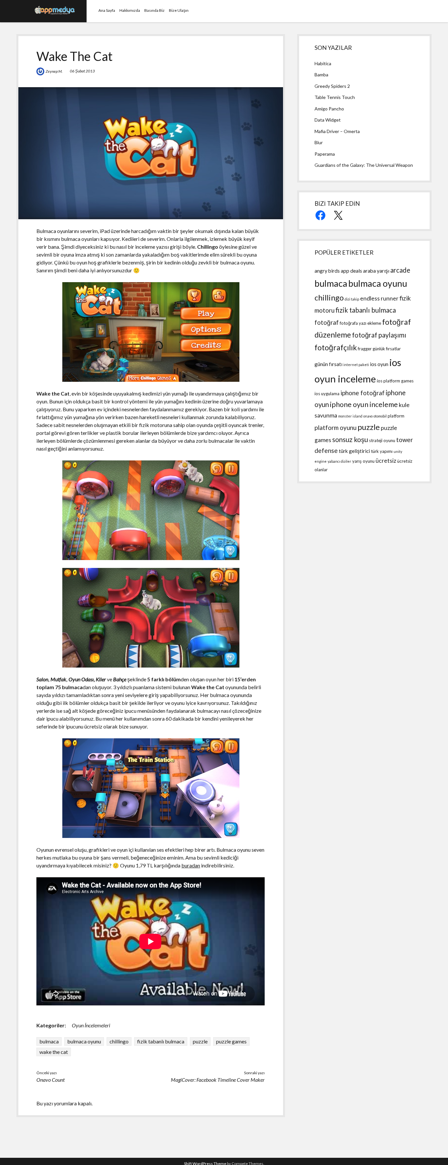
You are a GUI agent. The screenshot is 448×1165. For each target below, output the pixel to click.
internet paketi (356, 364)
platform (396, 415)
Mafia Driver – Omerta (337, 131)
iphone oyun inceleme (364, 404)
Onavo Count (50, 1080)
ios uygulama (327, 393)
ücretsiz (386, 460)
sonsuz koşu (350, 439)
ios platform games (395, 380)
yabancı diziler (339, 461)
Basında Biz (154, 10)
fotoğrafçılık (336, 347)
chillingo (119, 1041)
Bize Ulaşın (179, 10)
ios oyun (379, 364)
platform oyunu (335, 427)
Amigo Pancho (329, 108)
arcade (400, 270)
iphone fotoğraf (362, 393)
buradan (190, 865)
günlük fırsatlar (387, 348)
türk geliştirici (354, 451)
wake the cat (53, 1052)
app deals (351, 271)
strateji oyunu (382, 440)
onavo (368, 416)
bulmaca (49, 1041)
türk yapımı (382, 451)
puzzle (200, 1041)
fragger (365, 348)
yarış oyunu (363, 461)
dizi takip (352, 299)
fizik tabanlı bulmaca (160, 1041)
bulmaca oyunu (84, 1041)
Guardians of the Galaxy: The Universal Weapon (364, 165)
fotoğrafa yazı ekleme (360, 323)
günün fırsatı (328, 364)
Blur (319, 142)
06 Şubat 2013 (82, 70)
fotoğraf (327, 322)
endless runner (379, 298)
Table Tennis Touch (335, 97)
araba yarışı (376, 271)
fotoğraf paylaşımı (379, 335)
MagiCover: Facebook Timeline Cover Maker (218, 1080)
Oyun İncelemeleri (91, 1025)
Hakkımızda (129, 10)
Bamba (321, 74)
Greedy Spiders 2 (332, 86)
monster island (350, 416)
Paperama (325, 154)
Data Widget (328, 120)
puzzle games (231, 1041)
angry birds (327, 271)
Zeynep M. (54, 71)
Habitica (323, 63)
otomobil (380, 416)
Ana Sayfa (106, 10)
